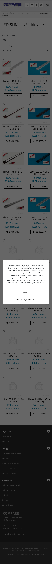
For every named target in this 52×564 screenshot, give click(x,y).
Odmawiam (26, 292)
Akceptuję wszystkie (26, 299)
